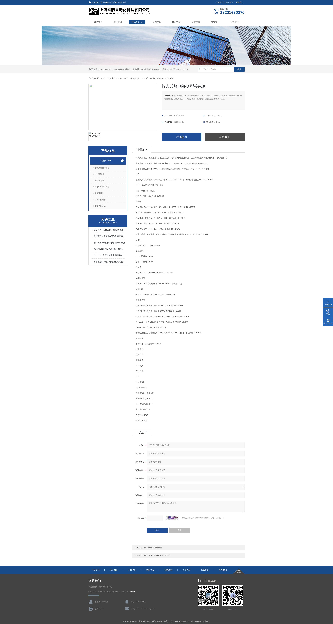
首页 (103, 78)
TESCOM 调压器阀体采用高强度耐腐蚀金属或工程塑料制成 (109, 255)
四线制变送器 (100, 200)
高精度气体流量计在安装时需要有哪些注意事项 (109, 236)
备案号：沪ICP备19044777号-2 (177, 621)
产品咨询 (181, 137)
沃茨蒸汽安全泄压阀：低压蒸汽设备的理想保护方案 (109, 230)
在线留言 (229, 2)
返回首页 (219, 2)
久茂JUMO (122, 78)
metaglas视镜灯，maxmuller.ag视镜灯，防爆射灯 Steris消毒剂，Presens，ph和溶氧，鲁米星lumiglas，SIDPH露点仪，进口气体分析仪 (154, 69)
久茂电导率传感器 (102, 187)
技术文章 (176, 22)
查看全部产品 (100, 206)
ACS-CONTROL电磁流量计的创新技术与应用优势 (109, 249)
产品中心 (136, 22)
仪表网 (133, 591)
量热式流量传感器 (102, 168)
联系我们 (239, 2)
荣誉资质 (196, 22)
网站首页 (98, 22)
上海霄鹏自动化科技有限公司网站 (112, 2)
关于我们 (118, 22)
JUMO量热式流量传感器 (152, 548)
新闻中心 (157, 22)
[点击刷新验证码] (172, 518)
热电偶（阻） (135, 78)
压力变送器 (99, 174)
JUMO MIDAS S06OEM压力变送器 (156, 555)
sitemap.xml (196, 621)
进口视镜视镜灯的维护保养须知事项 (109, 242)
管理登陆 (206, 621)
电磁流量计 (99, 193)
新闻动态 (150, 570)
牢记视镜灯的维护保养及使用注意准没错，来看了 (109, 262)
